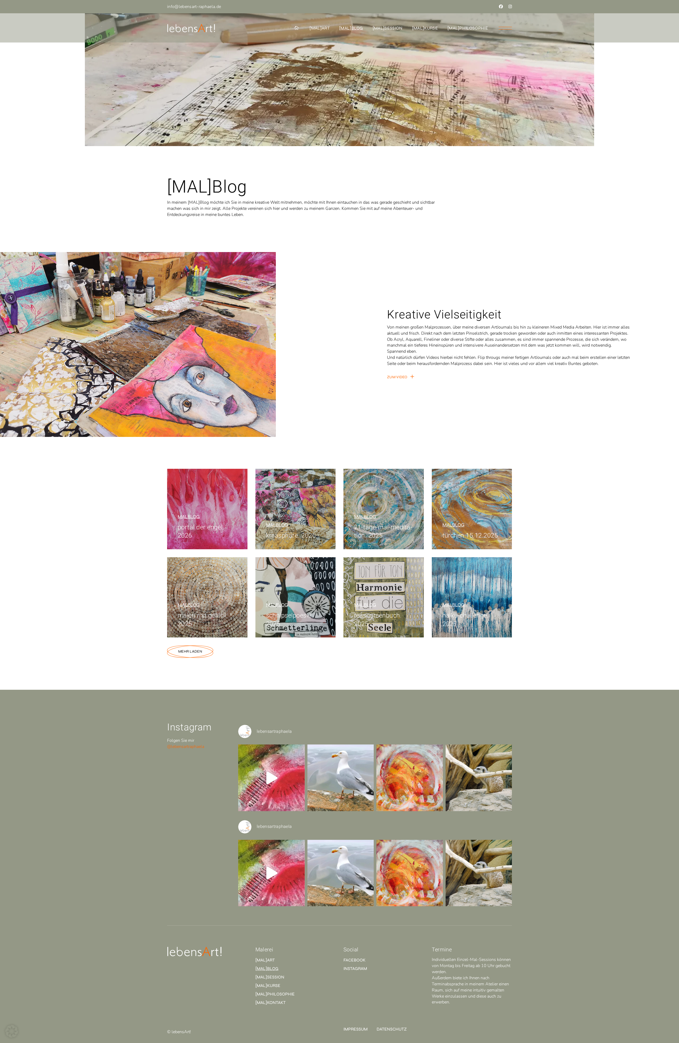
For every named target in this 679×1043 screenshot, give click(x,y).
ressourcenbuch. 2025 (378, 620)
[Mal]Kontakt (270, 1002)
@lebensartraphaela (185, 747)
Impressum (355, 1029)
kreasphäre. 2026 (291, 535)
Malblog (189, 517)
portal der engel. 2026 (201, 531)
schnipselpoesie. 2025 (289, 620)
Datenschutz (392, 1029)
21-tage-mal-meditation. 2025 (383, 531)
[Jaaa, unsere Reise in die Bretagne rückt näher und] (340, 777)
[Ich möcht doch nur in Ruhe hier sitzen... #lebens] (479, 777)
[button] (11, 1031)
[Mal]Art (265, 960)
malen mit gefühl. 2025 (203, 620)
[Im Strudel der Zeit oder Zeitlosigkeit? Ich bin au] (409, 777)
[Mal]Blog (266, 968)
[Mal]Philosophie (275, 994)
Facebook (354, 960)
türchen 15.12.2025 (470, 535)
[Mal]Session (269, 977)
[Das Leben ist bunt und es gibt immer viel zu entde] (271, 777)
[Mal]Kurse (267, 985)
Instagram (355, 968)
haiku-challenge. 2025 (465, 620)
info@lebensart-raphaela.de (194, 7)
